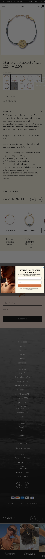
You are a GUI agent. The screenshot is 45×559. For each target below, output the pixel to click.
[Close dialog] (42, 267)
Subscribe (30, 286)
